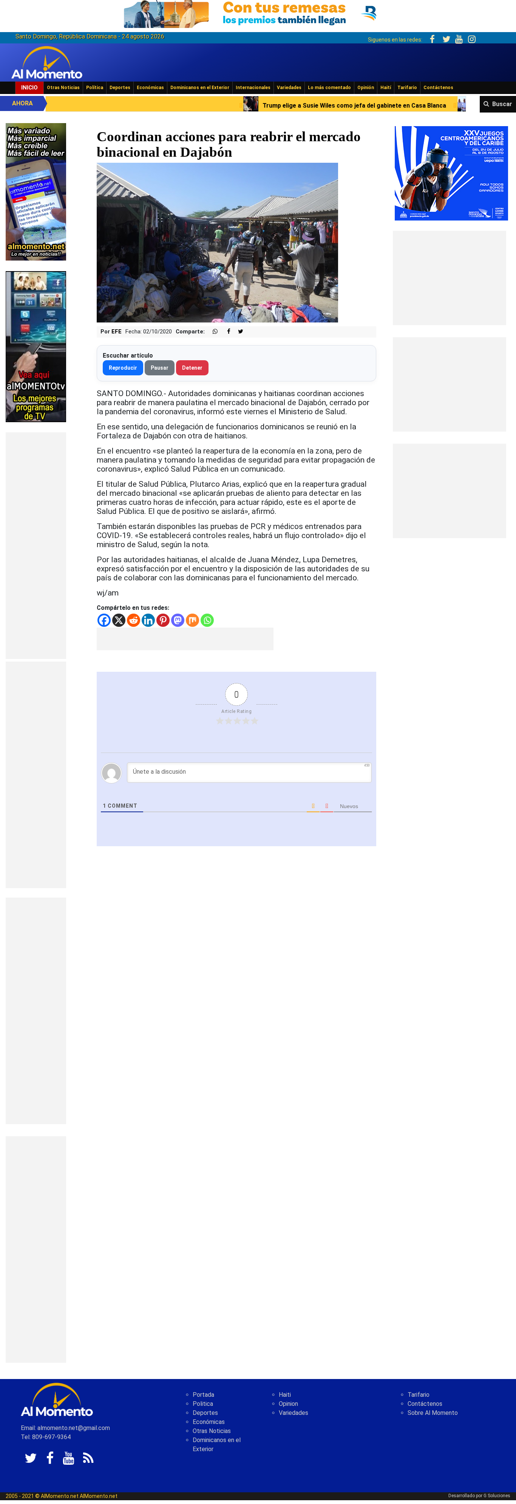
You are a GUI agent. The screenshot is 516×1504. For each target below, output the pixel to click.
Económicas (150, 87)
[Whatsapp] (207, 620)
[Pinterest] (163, 620)
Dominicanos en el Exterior (199, 87)
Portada (203, 1394)
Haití (385, 87)
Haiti (285, 1394)
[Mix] (192, 620)
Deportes (120, 87)
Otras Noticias (63, 87)
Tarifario (407, 87)
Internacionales (253, 87)
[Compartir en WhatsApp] (212, 331)
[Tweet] (237, 331)
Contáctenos (438, 87)
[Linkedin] (148, 620)
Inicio (29, 87)
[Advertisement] (36, 545)
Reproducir (123, 368)
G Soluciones (497, 1495)
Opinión (365, 87)
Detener (192, 368)
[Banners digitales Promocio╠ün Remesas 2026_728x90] (258, 12)
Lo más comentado (329, 87)
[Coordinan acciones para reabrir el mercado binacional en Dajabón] (217, 242)
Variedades (289, 87)
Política (94, 87)
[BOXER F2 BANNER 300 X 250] (451, 172)
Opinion (288, 1403)
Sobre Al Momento (433, 1412)
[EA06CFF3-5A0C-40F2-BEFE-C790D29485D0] (36, 346)
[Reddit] (133, 620)
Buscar (502, 104)
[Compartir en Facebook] (224, 331)
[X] (118, 620)
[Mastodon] (177, 620)
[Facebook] (104, 620)
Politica (203, 1403)
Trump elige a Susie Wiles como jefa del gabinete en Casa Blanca (277, 105)
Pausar (159, 368)
